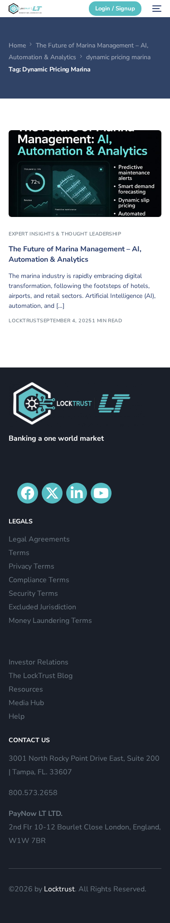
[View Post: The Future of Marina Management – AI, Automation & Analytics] (85, 173)
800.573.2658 (33, 793)
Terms (19, 553)
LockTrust (24, 320)
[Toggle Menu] (158, 26)
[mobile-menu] (156, 8)
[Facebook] (27, 493)
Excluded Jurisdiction (42, 607)
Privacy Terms (31, 566)
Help (16, 716)
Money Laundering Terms (50, 621)
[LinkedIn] (76, 493)
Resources (26, 689)
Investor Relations (38, 662)
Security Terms (33, 593)
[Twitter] (52, 493)
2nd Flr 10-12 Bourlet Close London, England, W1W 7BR (85, 827)
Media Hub (26, 703)
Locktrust (59, 889)
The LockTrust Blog (41, 676)
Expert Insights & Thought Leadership (65, 233)
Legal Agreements (39, 539)
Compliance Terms (39, 580)
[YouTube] (101, 493)
